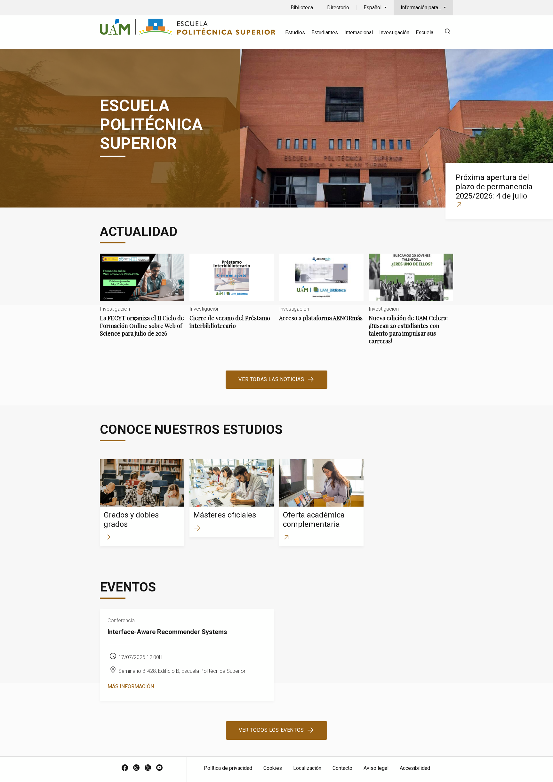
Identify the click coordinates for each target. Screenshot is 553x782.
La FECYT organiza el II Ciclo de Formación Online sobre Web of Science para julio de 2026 (142, 300)
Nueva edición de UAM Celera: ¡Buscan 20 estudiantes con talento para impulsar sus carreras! (411, 304)
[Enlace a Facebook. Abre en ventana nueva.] (125, 768)
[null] (447, 32)
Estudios (295, 32)
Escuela (424, 32)
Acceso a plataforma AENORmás (321, 293)
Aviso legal (376, 768)
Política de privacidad (228, 768)
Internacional (358, 32)
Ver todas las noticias (271, 379)
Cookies (272, 768)
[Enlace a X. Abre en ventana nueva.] (148, 768)
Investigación (394, 32)
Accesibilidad (415, 768)
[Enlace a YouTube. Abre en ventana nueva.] (159, 768)
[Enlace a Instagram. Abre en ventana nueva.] (136, 768)
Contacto (342, 768)
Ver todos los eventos (271, 730)
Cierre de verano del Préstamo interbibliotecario (231, 297)
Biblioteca (302, 7)
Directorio (338, 7)
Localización (307, 768)
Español (373, 7)
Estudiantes (324, 32)
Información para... (421, 7)
